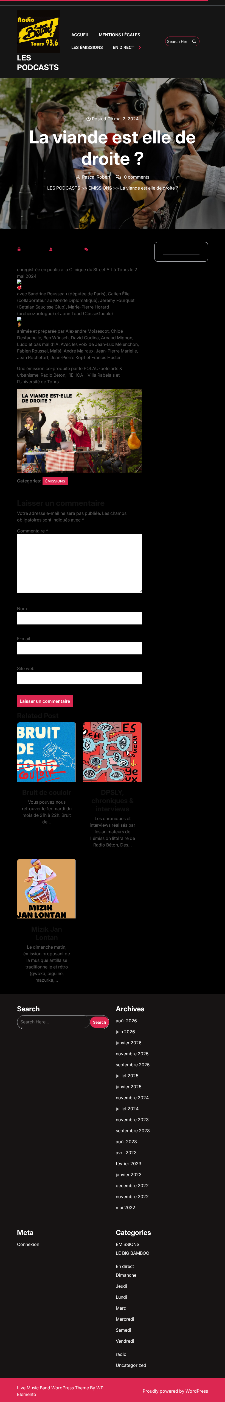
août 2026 (126, 1020)
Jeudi (121, 1286)
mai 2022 (125, 1207)
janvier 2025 (128, 1086)
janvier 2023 (129, 1174)
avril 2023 (126, 1152)
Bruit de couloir (46, 792)
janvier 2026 (129, 1042)
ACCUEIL (80, 34)
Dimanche (126, 1275)
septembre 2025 (133, 1064)
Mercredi (125, 1319)
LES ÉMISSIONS (87, 47)
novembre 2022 (132, 1196)
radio (121, 1354)
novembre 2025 (132, 1053)
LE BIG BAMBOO (132, 1253)
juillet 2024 (127, 1108)
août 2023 (126, 1141)
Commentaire (32, 531)
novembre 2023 (132, 1119)
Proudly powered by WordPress (175, 1391)
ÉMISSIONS (100, 188)
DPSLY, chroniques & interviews (112, 800)
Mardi (122, 1308)
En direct (125, 1266)
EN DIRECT (123, 47)
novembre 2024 (132, 1097)
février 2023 (128, 1163)
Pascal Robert (68, 248)
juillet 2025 (127, 1075)
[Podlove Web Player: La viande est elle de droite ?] (79, 259)
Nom (22, 608)
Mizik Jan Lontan (46, 933)
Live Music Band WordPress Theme (53, 1387)
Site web (26, 668)
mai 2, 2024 (34, 248)
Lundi (121, 1297)
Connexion (28, 1244)
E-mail (23, 638)
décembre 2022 (132, 1185)
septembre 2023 (133, 1130)
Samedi (123, 1330)
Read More (44, 752)
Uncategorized (131, 1365)
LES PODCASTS (38, 62)
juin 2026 (125, 1031)
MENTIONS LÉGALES (119, 34)
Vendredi (125, 1341)
